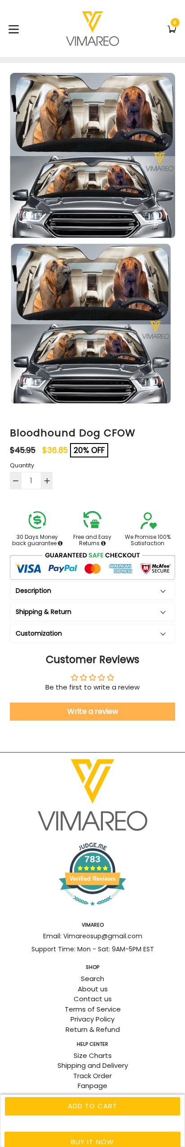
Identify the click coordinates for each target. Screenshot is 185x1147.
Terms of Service (93, 1009)
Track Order (92, 1075)
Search (92, 978)
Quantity (22, 465)
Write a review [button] (92, 711)
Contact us (93, 999)
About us (93, 989)
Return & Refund (93, 1029)
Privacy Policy (92, 1019)
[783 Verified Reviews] (92, 910)
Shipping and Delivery (92, 1065)
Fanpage (92, 1085)
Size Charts (93, 1055)
